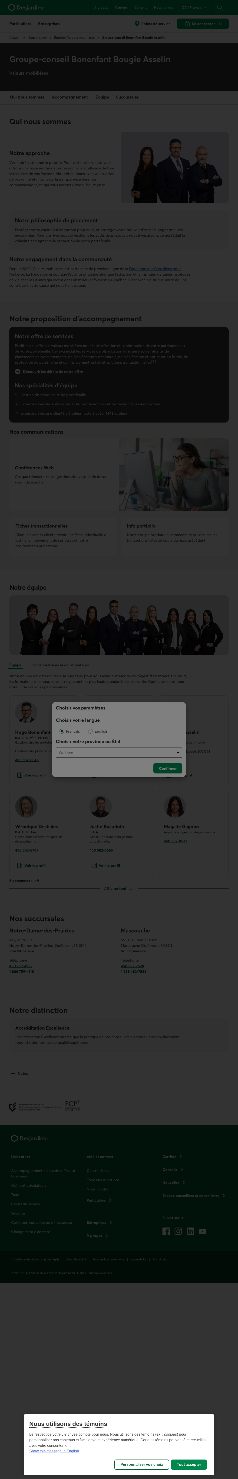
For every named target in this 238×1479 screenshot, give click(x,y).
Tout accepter (189, 1464)
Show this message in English (54, 1451)
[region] (119, 1444)
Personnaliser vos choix (141, 1464)
